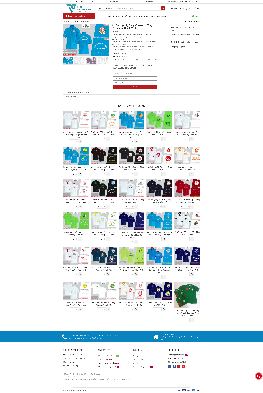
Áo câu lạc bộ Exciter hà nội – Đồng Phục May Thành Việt (103, 201)
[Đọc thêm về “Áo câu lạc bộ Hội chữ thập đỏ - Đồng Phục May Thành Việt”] (80, 206)
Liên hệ (152, 16)
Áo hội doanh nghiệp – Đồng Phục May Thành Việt (159, 304)
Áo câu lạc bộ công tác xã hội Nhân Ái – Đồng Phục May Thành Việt (131, 269)
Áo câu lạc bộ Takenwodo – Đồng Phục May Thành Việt (103, 269)
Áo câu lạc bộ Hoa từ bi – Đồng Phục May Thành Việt (159, 201)
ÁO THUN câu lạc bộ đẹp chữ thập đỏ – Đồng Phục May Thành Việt (187, 201)
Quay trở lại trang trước (192, 21)
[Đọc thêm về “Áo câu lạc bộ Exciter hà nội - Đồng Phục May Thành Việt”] (108, 207)
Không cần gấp (132, 83)
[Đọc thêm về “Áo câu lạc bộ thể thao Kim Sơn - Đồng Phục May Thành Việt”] (164, 239)
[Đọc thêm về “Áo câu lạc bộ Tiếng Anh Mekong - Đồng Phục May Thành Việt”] (108, 139)
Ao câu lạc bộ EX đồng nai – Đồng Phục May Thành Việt (131, 168)
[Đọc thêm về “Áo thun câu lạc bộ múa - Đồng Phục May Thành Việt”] (108, 309)
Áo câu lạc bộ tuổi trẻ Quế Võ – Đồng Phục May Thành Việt (103, 233)
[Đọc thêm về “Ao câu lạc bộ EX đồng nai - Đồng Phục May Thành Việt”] (136, 174)
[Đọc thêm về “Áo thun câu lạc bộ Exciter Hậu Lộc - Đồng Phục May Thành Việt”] (192, 274)
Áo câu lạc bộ (84, 21)
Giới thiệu (119, 16)
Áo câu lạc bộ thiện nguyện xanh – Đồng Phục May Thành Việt (75, 168)
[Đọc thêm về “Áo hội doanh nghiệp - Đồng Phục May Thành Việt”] (164, 309)
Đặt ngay (195, 16)
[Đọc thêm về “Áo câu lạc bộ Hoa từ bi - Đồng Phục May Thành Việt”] (164, 206)
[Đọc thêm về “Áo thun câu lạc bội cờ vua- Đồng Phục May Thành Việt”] (80, 239)
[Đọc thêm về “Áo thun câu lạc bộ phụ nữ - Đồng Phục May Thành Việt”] (192, 174)
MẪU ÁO (128, 16)
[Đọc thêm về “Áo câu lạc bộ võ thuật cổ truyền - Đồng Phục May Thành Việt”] (108, 174)
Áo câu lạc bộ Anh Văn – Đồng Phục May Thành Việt (159, 133)
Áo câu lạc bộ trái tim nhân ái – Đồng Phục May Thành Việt (187, 133)
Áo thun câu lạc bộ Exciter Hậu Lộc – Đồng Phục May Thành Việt (187, 269)
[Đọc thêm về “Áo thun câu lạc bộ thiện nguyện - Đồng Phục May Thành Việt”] (136, 309)
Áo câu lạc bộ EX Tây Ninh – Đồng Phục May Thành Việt (159, 168)
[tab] (131, 92)
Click (149, 1)
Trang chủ (110, 16)
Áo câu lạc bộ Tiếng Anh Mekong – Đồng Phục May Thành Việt (103, 133)
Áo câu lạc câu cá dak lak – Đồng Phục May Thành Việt (131, 201)
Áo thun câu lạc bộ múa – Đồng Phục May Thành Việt (103, 304)
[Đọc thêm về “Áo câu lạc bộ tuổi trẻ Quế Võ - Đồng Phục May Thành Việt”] (108, 239)
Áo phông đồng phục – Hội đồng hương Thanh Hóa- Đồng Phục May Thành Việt (187, 313)
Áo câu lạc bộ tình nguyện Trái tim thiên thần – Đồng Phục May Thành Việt (131, 134)
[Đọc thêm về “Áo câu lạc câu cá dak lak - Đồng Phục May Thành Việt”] (136, 207)
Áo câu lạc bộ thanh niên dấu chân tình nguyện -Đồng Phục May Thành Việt (159, 270)
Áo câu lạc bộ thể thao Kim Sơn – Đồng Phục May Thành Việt (159, 233)
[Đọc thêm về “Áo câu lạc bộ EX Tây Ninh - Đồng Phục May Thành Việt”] (164, 174)
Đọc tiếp (75, 121)
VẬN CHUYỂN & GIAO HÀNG (77, 92)
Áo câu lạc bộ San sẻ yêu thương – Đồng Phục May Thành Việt (76, 269)
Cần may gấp (119, 83)
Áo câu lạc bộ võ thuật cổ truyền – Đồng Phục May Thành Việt (103, 168)
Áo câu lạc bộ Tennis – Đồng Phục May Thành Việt (187, 233)
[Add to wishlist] (71, 121)
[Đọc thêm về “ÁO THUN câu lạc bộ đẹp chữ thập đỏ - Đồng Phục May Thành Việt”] (192, 207)
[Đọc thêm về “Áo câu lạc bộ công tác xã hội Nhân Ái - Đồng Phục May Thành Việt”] (136, 274)
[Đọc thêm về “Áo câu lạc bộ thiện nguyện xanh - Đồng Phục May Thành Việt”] (80, 174)
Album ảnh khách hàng (140, 16)
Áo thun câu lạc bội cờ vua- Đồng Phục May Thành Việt (75, 233)
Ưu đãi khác (71, 97)
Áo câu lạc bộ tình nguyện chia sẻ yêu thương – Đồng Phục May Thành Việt (75, 134)
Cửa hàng (75, 21)
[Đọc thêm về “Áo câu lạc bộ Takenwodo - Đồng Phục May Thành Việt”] (108, 274)
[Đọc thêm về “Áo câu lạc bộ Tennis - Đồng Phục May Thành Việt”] (192, 239)
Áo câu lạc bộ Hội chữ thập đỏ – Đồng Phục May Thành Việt (75, 201)
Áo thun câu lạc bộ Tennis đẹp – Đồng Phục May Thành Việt (75, 304)
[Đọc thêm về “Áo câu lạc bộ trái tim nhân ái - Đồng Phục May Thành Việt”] (192, 139)
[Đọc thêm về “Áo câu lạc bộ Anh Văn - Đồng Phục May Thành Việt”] (164, 139)
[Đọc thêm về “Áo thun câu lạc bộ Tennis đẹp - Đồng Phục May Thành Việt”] (80, 309)
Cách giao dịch (162, 16)
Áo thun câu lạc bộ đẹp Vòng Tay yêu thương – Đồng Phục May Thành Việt (131, 235)
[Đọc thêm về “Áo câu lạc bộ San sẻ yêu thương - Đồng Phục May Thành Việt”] (80, 274)
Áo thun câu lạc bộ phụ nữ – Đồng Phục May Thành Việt (187, 168)
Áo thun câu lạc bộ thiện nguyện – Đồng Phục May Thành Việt (131, 304)
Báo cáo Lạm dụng (120, 53)
